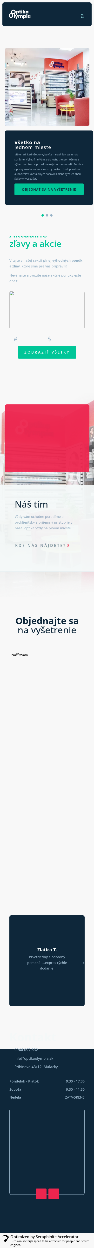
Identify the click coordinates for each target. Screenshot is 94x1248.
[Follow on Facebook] (41, 1194)
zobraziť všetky (47, 352)
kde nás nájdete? (40, 545)
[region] (47, 130)
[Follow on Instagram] (53, 1194)
